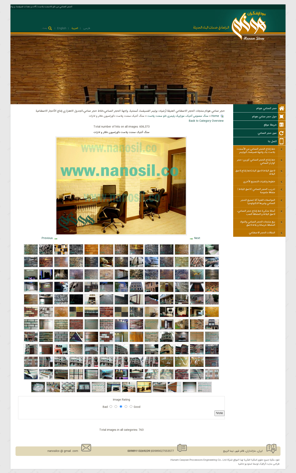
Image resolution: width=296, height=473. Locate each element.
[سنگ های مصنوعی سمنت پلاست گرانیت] (46, 254)
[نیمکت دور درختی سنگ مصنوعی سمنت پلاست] (31, 379)
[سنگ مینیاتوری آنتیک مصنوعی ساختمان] (91, 279)
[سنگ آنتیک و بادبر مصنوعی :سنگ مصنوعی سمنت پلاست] (106, 292)
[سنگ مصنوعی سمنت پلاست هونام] (121, 254)
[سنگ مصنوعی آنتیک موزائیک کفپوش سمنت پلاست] (212, 292)
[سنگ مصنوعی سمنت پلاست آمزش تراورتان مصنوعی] (212, 316)
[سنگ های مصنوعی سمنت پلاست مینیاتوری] (106, 254)
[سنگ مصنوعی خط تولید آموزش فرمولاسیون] (136, 292)
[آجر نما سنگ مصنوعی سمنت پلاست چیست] (136, 329)
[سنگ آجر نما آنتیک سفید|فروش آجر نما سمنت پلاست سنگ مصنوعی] (106, 366)
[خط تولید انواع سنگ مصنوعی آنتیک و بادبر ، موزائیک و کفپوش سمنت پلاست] (46, 279)
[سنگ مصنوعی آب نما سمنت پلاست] (61, 279)
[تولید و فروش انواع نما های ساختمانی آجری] (76, 366)
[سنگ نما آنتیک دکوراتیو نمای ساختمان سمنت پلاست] (61, 366)
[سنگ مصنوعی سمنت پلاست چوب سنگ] (91, 341)
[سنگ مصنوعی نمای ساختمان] (106, 279)
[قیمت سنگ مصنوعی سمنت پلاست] (76, 279)
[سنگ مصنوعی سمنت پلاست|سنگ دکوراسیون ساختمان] (166, 304)
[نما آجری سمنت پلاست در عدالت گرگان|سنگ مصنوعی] (121, 354)
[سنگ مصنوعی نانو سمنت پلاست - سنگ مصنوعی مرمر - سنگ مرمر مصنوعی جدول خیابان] (91, 379)
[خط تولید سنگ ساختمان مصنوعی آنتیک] (151, 292)
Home (215, 116)
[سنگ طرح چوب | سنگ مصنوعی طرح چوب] (136, 341)
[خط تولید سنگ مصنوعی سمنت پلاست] (121, 267)
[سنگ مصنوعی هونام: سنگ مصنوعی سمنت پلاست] (31, 292)
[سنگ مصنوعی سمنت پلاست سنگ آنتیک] (182, 267)
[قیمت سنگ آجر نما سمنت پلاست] (76, 354)
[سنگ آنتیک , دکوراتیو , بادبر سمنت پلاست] (76, 267)
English (61, 28)
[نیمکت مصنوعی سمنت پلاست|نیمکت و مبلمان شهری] (174, 392)
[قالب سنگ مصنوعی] (197, 254)
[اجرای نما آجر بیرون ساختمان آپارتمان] (31, 354)
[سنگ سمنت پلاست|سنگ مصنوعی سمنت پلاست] (106, 304)
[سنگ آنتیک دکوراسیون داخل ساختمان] (166, 292)
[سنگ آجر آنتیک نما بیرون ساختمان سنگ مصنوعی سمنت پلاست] (121, 366)
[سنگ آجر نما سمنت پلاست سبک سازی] (61, 341)
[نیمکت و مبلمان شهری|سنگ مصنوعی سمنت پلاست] (189, 392)
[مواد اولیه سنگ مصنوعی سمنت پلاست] (38, 392)
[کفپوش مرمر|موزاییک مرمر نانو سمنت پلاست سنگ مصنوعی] (197, 366)
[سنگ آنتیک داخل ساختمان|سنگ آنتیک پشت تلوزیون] (166, 329)
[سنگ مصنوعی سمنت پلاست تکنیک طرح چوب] (31, 304)
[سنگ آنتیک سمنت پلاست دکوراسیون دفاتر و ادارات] (144, 392)
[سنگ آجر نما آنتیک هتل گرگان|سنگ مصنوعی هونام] (31, 341)
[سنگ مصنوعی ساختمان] (121, 279)
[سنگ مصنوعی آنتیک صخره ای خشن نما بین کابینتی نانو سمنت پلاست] (106, 379)
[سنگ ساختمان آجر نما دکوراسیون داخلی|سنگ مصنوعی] (166, 316)
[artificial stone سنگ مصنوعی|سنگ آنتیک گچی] (46, 316)
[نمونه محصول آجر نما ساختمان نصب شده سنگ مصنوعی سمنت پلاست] (197, 354)
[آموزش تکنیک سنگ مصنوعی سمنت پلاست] (31, 254)
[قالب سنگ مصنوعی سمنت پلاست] (212, 254)
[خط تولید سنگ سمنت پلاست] (197, 292)
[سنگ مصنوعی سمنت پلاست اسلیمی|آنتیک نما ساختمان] (76, 341)
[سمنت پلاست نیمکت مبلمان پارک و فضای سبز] (159, 392)
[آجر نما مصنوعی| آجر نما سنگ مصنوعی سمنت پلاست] (197, 329)
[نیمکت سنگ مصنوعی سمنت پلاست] (61, 379)
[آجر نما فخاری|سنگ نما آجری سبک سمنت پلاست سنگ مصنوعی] (76, 316)
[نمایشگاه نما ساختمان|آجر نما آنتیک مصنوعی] (136, 354)
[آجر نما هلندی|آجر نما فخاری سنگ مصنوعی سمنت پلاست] (106, 341)
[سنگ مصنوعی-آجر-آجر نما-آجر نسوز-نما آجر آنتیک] (91, 366)
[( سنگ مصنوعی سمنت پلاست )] (91, 304)
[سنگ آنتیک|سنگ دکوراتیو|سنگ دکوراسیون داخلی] (114, 392)
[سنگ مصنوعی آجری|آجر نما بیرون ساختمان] (106, 316)
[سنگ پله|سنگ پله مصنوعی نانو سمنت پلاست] (91, 316)
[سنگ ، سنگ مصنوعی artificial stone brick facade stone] (151, 379)
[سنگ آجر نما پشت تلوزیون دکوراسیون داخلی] (61, 354)
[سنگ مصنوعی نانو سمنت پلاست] (151, 254)
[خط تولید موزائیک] (182, 292)
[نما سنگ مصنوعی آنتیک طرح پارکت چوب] (197, 341)
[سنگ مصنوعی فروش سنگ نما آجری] (46, 354)
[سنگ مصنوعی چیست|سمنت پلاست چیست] (91, 329)
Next (197, 238)
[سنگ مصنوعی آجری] (151, 341)
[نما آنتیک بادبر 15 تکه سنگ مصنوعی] (182, 329)
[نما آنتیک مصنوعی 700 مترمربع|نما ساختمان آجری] (182, 354)
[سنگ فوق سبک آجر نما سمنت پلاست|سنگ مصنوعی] (106, 329)
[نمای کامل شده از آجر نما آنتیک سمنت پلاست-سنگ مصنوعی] (151, 366)
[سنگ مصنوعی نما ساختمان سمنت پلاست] (136, 254)
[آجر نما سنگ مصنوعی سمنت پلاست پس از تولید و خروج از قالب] (182, 379)
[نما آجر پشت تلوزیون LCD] (182, 341)
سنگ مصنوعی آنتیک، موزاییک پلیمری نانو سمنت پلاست (177, 116)
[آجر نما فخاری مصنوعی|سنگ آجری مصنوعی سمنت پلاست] (136, 316)
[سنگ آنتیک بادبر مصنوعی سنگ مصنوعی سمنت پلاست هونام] (76, 292)
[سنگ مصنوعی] (197, 279)
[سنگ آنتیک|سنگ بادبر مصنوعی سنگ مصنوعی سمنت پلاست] (182, 304)
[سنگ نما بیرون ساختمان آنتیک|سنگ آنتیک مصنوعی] (212, 329)
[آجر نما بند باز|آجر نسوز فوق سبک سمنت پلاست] (212, 366)
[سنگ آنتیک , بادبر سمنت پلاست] (182, 279)
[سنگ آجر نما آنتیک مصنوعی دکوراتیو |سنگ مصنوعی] (182, 316)
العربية (74, 28)
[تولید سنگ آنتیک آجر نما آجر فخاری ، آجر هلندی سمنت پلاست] (166, 354)
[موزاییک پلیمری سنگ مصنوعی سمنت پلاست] (53, 392)
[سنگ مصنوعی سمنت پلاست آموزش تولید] (212, 267)
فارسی (86, 28)
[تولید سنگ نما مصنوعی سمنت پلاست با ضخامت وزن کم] (46, 304)
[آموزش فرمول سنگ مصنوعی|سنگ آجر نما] (212, 341)
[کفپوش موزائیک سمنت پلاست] (151, 304)
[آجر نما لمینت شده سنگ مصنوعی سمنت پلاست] (76, 329)
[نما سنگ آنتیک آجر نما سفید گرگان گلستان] (136, 366)
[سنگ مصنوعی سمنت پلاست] (182, 254)
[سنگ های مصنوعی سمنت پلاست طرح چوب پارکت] (91, 254)
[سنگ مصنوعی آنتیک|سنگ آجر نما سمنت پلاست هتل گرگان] (212, 354)
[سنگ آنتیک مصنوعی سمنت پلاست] (83, 392)
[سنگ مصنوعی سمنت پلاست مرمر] (197, 267)
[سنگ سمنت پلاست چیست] (136, 279)
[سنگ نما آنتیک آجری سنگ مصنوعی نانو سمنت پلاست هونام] (197, 379)
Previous (47, 238)
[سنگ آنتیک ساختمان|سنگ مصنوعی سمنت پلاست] (197, 316)
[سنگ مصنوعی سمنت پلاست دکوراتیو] (91, 267)
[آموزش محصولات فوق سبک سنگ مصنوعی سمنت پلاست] (151, 279)
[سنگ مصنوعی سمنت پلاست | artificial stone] (98, 392)
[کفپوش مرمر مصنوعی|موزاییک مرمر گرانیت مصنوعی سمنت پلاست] (166, 366)
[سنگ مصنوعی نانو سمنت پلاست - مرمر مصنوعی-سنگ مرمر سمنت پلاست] (76, 379)
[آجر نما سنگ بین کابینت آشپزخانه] (91, 354)
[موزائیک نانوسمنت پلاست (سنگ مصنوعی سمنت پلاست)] (121, 304)
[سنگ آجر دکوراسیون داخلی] (106, 354)
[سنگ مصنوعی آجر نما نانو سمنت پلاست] (46, 341)
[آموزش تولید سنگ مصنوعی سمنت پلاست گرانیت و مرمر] (76, 304)
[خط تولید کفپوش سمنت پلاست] (121, 292)
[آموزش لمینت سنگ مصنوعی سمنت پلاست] (136, 267)
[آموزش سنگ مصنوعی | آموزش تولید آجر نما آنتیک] (61, 329)
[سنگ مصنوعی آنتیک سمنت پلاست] (166, 254)
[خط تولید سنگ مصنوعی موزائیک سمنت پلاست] (31, 279)
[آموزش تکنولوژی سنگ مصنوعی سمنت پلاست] (151, 267)
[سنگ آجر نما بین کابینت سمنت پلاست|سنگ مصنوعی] (151, 354)
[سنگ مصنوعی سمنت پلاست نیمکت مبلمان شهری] (46, 379)
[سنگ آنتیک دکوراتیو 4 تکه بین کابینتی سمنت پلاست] (136, 379)
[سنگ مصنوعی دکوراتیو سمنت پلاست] (68, 392)
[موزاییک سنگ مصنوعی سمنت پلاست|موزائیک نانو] (121, 316)
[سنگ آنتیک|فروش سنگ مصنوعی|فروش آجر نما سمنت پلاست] (31, 366)
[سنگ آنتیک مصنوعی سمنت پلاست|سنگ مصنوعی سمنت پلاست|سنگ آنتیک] (91, 292)
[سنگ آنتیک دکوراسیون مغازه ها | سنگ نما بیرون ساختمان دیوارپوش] (121, 379)
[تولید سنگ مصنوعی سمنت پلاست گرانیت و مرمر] (61, 304)
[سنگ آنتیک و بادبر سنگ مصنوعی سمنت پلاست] (46, 292)
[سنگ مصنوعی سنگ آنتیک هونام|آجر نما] (46, 329)
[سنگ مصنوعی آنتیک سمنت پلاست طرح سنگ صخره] (76, 254)
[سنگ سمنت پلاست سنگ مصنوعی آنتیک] (197, 304)
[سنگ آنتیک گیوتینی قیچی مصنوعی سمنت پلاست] (61, 292)
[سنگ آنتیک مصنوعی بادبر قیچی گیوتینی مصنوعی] (151, 316)
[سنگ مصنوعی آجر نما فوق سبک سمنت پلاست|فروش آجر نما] (31, 316)
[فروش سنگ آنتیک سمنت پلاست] (212, 304)
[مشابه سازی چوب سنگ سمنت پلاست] (212, 279)
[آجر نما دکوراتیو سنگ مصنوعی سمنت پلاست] (121, 341)
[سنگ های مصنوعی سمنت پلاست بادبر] (61, 254)
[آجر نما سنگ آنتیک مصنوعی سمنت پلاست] (151, 329)
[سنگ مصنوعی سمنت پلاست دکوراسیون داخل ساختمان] (166, 267)
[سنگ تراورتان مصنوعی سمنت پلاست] (61, 316)
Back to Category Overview (206, 121)
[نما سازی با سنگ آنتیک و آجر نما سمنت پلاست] (46, 366)
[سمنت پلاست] (166, 279)
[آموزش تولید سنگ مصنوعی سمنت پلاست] (106, 267)
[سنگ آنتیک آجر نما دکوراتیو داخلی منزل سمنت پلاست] (129, 392)
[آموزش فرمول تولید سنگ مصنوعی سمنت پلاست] (31, 329)
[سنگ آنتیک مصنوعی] (46, 267)
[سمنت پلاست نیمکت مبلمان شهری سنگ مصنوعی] (205, 392)
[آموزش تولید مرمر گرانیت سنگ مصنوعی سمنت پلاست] (182, 366)
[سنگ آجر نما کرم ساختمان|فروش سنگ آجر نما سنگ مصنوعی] (166, 379)
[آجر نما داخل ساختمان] (121, 329)
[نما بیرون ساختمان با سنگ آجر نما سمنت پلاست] (166, 341)
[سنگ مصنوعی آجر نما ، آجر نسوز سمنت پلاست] (212, 379)
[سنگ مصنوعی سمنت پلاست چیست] (31, 267)
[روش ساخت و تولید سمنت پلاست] (61, 267)
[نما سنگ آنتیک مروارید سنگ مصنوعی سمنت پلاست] (136, 304)
